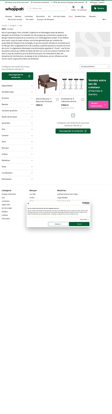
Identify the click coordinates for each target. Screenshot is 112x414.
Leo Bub (33, 194)
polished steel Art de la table (67, 194)
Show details (83, 219)
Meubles (5, 212)
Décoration (6, 219)
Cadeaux (5, 215)
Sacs (3, 198)
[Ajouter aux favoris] (57, 100)
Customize (57, 224)
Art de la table (7, 208)
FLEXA (32, 198)
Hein (20, 25)
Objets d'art (6, 205)
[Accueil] (14, 8)
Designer (13, 25)
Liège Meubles (62, 198)
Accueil (4, 25)
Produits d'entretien (9, 194)
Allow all (79, 224)
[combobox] (48, 8)
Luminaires (6, 201)
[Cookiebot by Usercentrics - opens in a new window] (83, 203)
